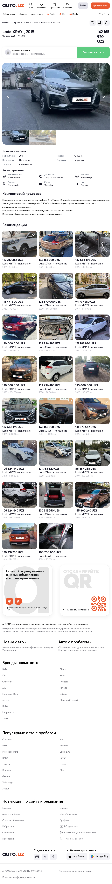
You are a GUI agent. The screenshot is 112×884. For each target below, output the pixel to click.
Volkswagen (8, 782)
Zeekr (5, 718)
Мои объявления (68, 814)
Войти (83, 5)
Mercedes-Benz (10, 694)
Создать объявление (13, 820)
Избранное (8, 826)
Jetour (5, 700)
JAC (4, 688)
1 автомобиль (38, 54)
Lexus (63, 764)
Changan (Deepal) (69, 700)
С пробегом (18, 23)
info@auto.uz (71, 826)
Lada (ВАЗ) (65, 752)
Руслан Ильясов (21, 50)
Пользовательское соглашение (75, 871)
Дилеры (64, 808)
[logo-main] (13, 5)
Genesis (6, 776)
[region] (56, 96)
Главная (5, 23)
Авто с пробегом (11, 814)
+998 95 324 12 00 (73, 838)
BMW (5, 706)
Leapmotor (8, 712)
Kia (4, 675)
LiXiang (63, 694)
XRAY (36, 23)
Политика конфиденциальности (18, 877)
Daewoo (6, 770)
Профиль (64, 820)
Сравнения (8, 832)
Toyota (63, 688)
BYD (4, 669)
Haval (62, 675)
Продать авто (100, 5)
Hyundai (64, 681)
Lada (28, 23)
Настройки (8, 838)
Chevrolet (7, 681)
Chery (63, 669)
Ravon (63, 758)
